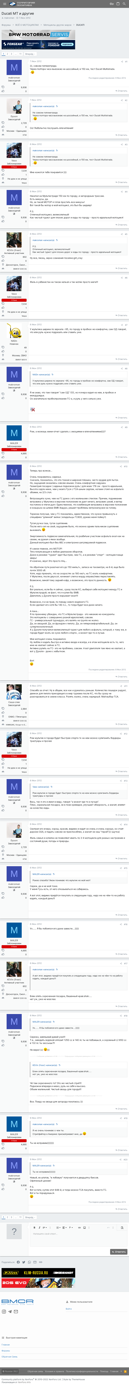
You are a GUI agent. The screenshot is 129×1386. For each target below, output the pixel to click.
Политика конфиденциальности (82, 1371)
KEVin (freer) (14, 250)
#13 (125, 781)
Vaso (14, 160)
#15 (125, 868)
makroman (9, 18)
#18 (125, 1015)
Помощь (104, 1371)
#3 (126, 144)
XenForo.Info (24, 1382)
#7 (126, 325)
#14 (125, 824)
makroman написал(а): (44, 106)
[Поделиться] (122, 61)
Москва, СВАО (19, 355)
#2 (126, 100)
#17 (125, 963)
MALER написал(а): (42, 874)
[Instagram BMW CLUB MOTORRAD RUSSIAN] (4, 1311)
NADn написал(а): (41, 374)
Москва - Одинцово (17, 131)
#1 (126, 61)
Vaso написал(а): (41, 787)
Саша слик (14, 702)
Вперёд (29, 54)
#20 (125, 1159)
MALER (14, 443)
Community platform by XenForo (31, 1379)
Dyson (14, 116)
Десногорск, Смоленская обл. (21, 265)
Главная (6, 1344)
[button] (5, 4)
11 (20, 53)
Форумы (6, 1350)
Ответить (122, 91)
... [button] (16, 53)
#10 (125, 466)
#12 (125, 733)
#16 (125, 924)
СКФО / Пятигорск (17, 716)
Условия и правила (54, 1371)
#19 (125, 1118)
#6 (126, 277)
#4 (126, 191)
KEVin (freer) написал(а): (45, 1065)
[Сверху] (121, 1371)
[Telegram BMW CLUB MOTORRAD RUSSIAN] (10, 1311)
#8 (126, 368)
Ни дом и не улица (17, 178)
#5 (126, 234)
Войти (69, 1309)
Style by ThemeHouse (74, 1379)
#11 (125, 686)
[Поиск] (124, 4)
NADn (14, 340)
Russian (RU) (11, 1371)
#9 (126, 427)
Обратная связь (9, 1356)
